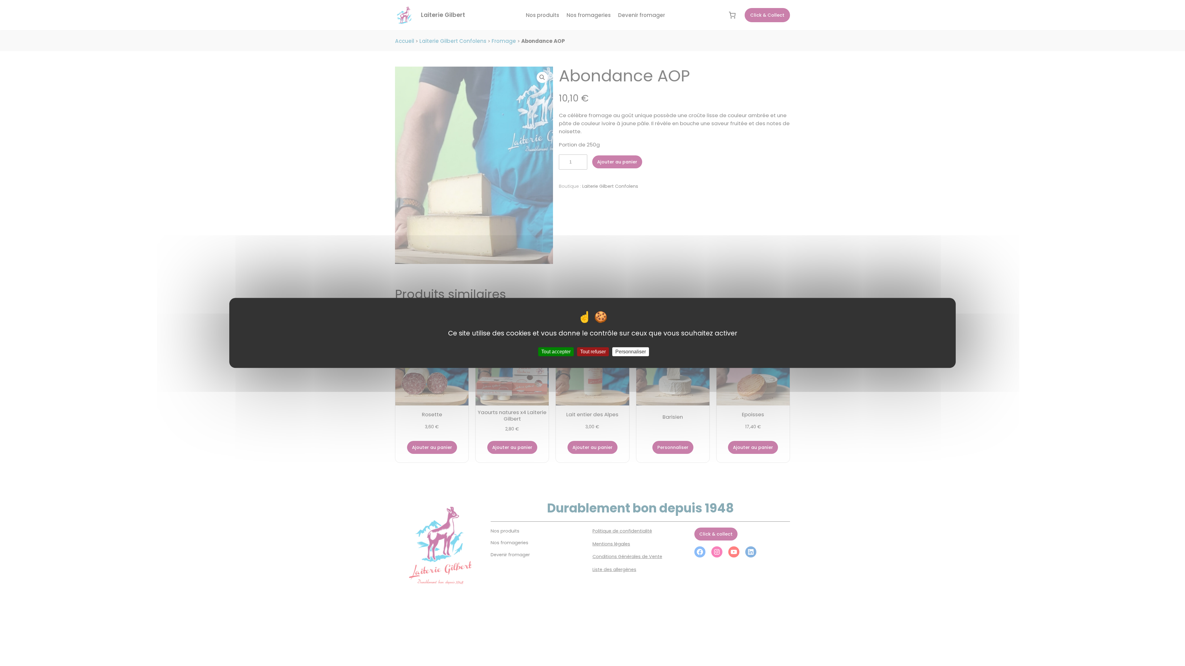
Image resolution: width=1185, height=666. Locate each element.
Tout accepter (556, 352)
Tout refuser (593, 352)
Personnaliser (630, 352)
